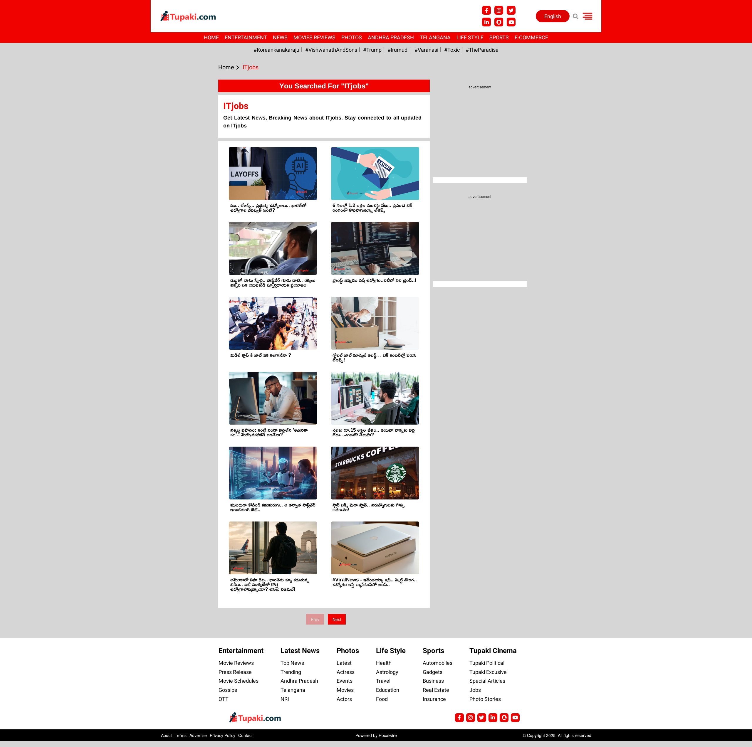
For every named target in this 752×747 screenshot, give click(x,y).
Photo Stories (485, 699)
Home (211, 37)
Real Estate (436, 690)
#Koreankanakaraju (276, 50)
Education (387, 690)
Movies (345, 690)
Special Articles (487, 681)
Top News (292, 663)
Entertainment (246, 37)
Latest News (300, 651)
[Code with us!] (498, 22)
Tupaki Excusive (488, 672)
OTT (224, 699)
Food (382, 699)
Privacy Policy (222, 735)
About (166, 735)
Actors (344, 699)
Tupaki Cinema (493, 651)
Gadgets (432, 672)
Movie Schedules (238, 681)
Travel (383, 681)
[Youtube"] (511, 22)
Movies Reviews (314, 37)
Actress (346, 672)
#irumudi (398, 50)
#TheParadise (482, 50)
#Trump (372, 50)
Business (433, 681)
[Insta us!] (498, 10)
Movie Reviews (236, 663)
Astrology (387, 672)
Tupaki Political (486, 663)
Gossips (228, 690)
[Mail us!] (515, 717)
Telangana (435, 37)
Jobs (475, 690)
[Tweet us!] (511, 10)
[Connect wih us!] (486, 22)
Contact (245, 735)
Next (337, 619)
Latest (344, 663)
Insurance (434, 699)
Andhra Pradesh (391, 37)
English (552, 16)
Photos (351, 37)
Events (344, 681)
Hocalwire (388, 735)
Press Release (235, 672)
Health (384, 663)
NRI (285, 699)
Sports (499, 37)
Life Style (470, 37)
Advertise (198, 735)
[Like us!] (486, 10)
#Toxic (452, 50)
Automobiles (437, 663)
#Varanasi (426, 50)
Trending (291, 672)
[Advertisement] (26, 243)
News (280, 37)
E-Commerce (531, 37)
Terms (181, 735)
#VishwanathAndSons (331, 50)
